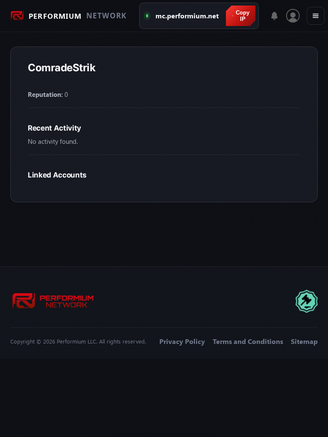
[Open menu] (316, 16)
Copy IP (242, 15)
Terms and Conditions (248, 341)
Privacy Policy (182, 341)
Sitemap (304, 341)
